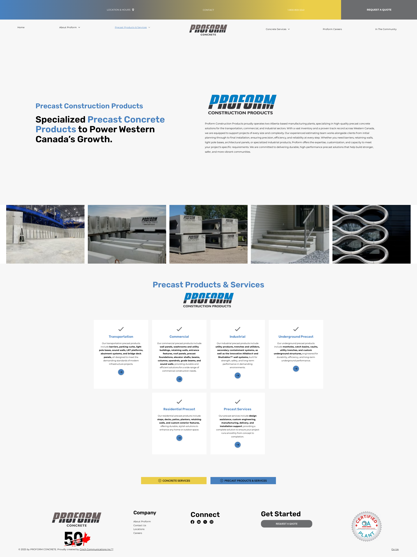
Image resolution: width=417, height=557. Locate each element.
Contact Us (139, 525)
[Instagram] (211, 522)
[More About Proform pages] (79, 27)
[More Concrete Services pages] (289, 29)
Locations (138, 529)
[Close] (121, 372)
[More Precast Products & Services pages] (149, 27)
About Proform (142, 521)
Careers (137, 533)
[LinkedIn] (199, 522)
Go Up (395, 549)
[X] (205, 522)
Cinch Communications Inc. (95, 549)
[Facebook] (192, 522)
